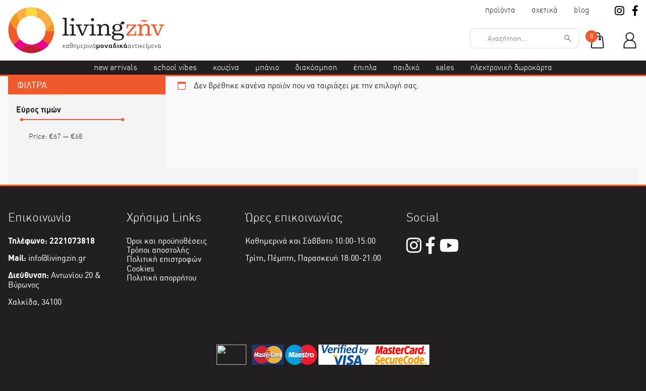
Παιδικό (406, 67)
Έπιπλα (365, 67)
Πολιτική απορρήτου (161, 278)
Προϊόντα (500, 10)
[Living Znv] (86, 50)
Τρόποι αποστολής (158, 250)
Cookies (140, 268)
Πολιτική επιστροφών (164, 259)
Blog (581, 10)
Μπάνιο (267, 67)
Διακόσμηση (316, 67)
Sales (445, 67)
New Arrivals (115, 67)
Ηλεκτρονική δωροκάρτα (511, 67)
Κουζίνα (226, 67)
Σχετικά (544, 10)
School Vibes (175, 67)
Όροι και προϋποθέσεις (167, 241)
